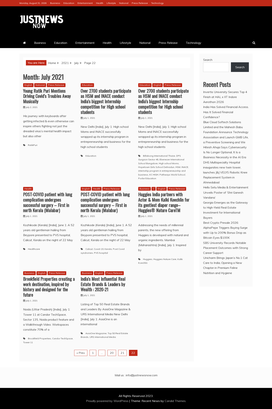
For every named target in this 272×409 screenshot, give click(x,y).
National (123, 3)
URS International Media (103, 337)
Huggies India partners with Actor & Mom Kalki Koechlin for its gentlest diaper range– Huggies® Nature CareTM (163, 202)
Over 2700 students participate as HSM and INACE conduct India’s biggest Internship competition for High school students (106, 101)
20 (112, 353)
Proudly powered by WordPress (107, 401)
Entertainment (85, 3)
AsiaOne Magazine (96, 333)
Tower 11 (28, 342)
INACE (185, 167)
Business (55, 3)
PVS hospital (101, 252)
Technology (157, 3)
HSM (177, 167)
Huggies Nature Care (164, 259)
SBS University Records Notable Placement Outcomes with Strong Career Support (225, 248)
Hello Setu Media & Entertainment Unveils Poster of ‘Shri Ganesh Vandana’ (225, 192)
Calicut (89, 249)
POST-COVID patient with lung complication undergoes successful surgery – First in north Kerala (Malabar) (47, 202)
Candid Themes (175, 401)
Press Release (140, 3)
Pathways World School (172, 174)
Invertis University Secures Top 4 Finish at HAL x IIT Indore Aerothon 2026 (225, 97)
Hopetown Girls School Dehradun (156, 167)
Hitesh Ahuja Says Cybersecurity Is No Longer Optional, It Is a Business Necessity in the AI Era (225, 152)
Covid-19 (98, 249)
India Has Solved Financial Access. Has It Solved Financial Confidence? (226, 112)
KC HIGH (153, 174)
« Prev (81, 353)
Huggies (147, 259)
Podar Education (147, 178)
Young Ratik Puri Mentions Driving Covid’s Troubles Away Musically (47, 96)
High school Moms (169, 163)
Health (99, 3)
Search (207, 60)
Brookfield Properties (39, 338)
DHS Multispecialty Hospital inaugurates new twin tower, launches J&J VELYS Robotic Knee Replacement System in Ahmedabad (225, 172)
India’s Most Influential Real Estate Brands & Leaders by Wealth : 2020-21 (103, 284)
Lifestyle (111, 3)
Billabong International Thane (159, 155)
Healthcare (34, 249)
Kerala (108, 249)
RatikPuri (32, 145)
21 (122, 353)
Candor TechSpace (62, 338)
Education (68, 3)
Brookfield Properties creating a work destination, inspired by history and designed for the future (49, 286)
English (28, 85)
